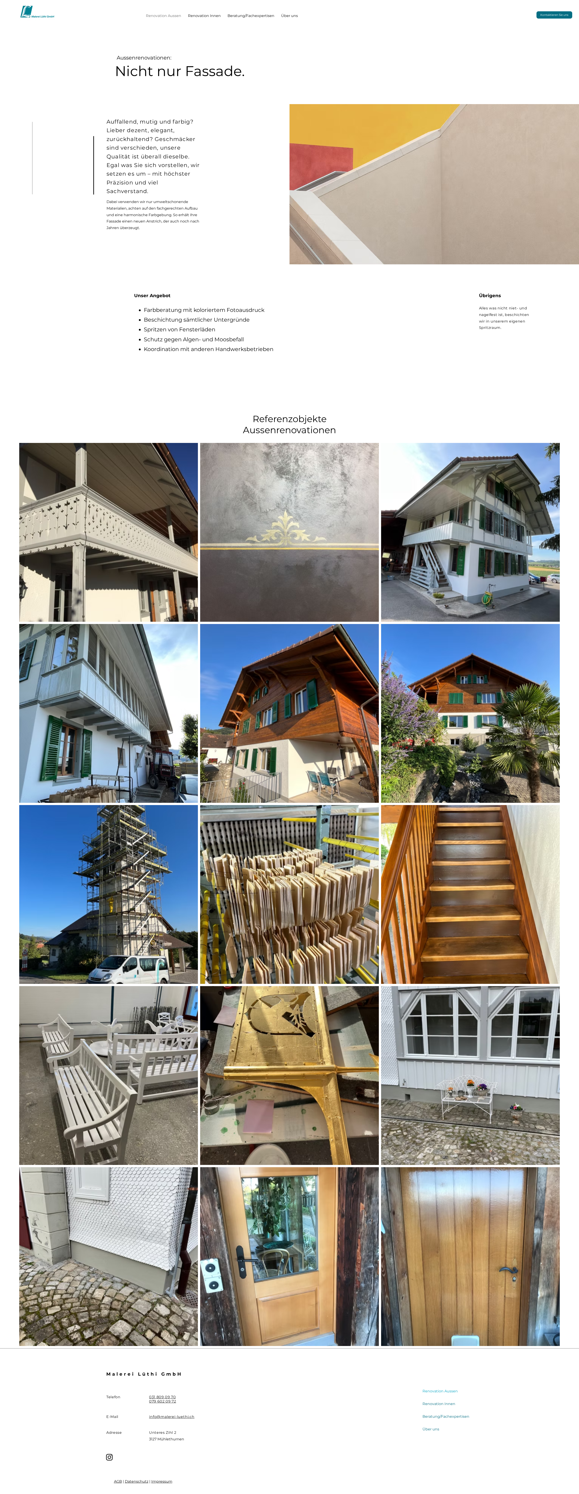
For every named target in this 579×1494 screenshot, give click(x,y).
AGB (118, 1481)
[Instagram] (109, 1457)
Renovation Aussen (440, 1391)
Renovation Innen (438, 1404)
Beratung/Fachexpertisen (445, 1416)
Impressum (161, 1481)
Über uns (430, 1429)
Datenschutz (136, 1481)
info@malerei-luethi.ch (172, 1417)
